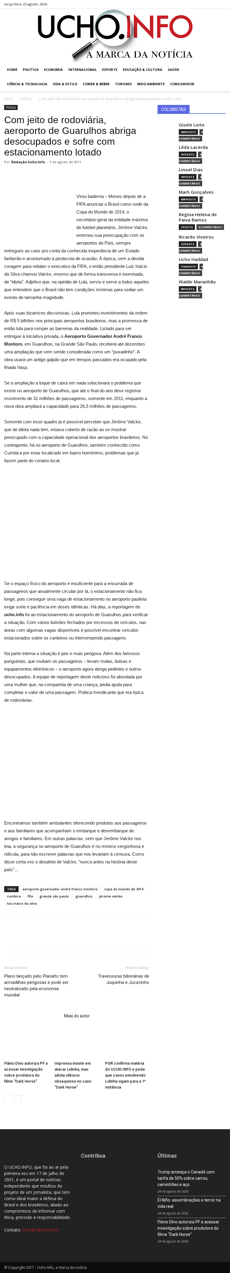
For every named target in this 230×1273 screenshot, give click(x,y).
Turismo (123, 84)
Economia (53, 69)
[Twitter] (211, 4)
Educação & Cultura (142, 69)
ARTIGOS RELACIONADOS (32, 1015)
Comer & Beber (96, 84)
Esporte (109, 69)
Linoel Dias (191, 170)
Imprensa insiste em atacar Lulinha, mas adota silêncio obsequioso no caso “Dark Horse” (73, 1075)
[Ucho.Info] (115, 35)
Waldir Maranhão (197, 282)
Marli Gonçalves (196, 192)
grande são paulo (54, 896)
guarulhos (84, 896)
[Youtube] (221, 4)
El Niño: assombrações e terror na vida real (189, 1203)
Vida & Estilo (65, 84)
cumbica (14, 896)
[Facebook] (191, 4)
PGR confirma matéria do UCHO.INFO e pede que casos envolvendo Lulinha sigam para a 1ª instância (125, 1075)
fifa (30, 896)
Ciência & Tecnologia (27, 84)
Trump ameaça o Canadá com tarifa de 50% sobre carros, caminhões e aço (186, 1178)
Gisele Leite (192, 125)
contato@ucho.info (40, 1230)
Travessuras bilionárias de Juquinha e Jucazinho (123, 979)
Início (8, 98)
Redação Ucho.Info (28, 162)
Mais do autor (77, 1015)
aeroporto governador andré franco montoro (60, 889)
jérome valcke (110, 896)
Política (31, 69)
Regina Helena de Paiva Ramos (198, 217)
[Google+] (201, 4)
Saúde (173, 69)
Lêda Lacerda (193, 147)
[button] (218, 70)
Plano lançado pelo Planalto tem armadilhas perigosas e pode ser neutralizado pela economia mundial (36, 985)
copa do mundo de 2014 (123, 889)
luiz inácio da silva (22, 903)
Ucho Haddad (193, 259)
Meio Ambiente (151, 84)
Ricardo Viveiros (196, 237)
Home (12, 69)
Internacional (82, 69)
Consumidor (182, 84)
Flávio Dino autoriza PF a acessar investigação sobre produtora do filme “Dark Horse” (188, 1228)
